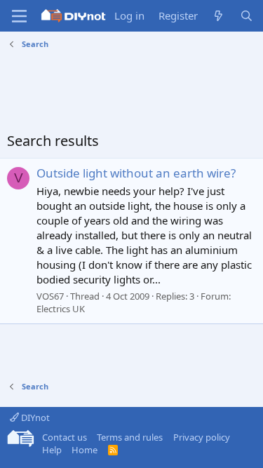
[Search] (246, 16)
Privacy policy (201, 437)
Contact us (64, 437)
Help (52, 449)
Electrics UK (60, 308)
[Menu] (19, 16)
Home (84, 449)
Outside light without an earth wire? (136, 173)
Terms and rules (130, 437)
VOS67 (50, 296)
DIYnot (34, 417)
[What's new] (218, 16)
